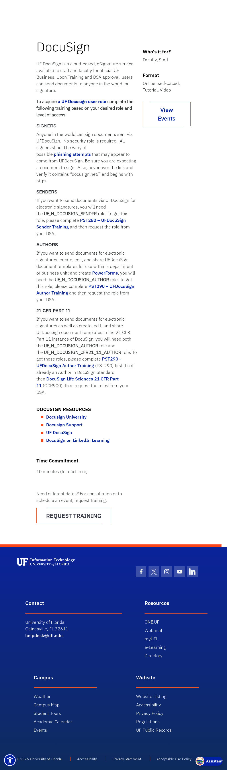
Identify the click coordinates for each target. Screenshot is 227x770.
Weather (42, 696)
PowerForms (105, 273)
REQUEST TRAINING (74, 515)
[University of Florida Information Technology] (65, 574)
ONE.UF (152, 622)
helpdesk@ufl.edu (44, 635)
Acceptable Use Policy (174, 759)
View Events (166, 114)
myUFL (151, 639)
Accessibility (148, 705)
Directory (153, 656)
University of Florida (46, 759)
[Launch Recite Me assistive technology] (10, 760)
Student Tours (47, 713)
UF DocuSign (59, 432)
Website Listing (151, 696)
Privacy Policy (149, 713)
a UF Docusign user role (82, 101)
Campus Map (46, 705)
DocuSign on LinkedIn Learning (78, 440)
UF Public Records (154, 730)
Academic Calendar (53, 722)
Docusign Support (64, 425)
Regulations (148, 722)
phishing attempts (72, 154)
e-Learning (155, 647)
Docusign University (66, 417)
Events (40, 730)
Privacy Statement (126, 759)
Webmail (153, 630)
